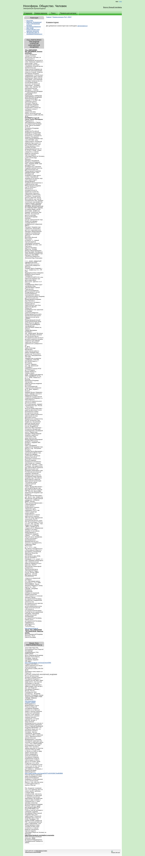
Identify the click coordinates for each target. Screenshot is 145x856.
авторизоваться (82, 26)
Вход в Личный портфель (112, 7)
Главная (48, 17)
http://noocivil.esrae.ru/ (31, 628)
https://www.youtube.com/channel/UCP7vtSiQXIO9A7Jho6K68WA (44, 773)
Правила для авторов (68, 13)
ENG (120, 1)
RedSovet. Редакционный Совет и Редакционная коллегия (33, 23)
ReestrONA (29, 20)
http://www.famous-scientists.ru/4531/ (30, 701)
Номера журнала (40, 13)
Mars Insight (30, 28)
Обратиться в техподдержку (33, 852)
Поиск (53, 13)
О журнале (28, 13)
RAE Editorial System (41, 850)
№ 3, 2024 (67, 17)
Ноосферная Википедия (33, 26)
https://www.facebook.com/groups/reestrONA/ (38, 662)
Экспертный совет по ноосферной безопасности (34, 33)
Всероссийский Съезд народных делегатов (33, 30)
